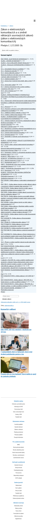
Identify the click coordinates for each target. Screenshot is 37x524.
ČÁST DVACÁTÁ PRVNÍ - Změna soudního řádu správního (17, 238)
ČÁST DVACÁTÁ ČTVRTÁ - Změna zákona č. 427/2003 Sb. (17, 276)
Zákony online (18, 508)
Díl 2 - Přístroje (5, 107)
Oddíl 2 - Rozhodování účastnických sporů (13, 168)
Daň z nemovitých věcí (18, 412)
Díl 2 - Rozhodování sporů (8, 162)
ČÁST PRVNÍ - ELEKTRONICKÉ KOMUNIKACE (14, 59)
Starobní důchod (18, 427)
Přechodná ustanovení (7, 176)
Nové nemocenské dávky (18, 452)
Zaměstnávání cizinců (18, 457)
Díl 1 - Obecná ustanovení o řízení (11, 160)
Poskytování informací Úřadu (9, 150)
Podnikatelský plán (18, 470)
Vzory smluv (18, 511)
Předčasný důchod (18, 432)
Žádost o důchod (18, 429)
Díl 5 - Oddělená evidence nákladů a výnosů (13, 112)
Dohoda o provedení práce (18, 404)
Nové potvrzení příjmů (18, 447)
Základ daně (18, 485)
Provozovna (18, 473)
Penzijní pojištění (19, 434)
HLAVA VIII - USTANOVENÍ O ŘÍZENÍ (11, 158)
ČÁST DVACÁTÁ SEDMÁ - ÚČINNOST (11, 288)
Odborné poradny (18, 516)
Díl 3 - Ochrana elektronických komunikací (13, 132)
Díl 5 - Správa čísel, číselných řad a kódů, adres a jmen (16, 81)
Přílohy (3, 292)
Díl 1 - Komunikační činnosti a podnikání (12, 69)
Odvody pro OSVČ (18, 406)
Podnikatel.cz (4, 25)
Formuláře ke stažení (19, 513)
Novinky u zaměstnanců (18, 455)
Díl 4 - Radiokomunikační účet (9, 79)
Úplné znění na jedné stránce (10, 50)
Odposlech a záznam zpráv (8, 126)
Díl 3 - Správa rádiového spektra (10, 73)
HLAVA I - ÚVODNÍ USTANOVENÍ (10, 61)
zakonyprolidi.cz (9, 305)
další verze (27, 302)
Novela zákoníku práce (18, 450)
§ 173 (2, 258)
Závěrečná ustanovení (7, 178)
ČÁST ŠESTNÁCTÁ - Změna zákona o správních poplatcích (17, 230)
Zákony (11, 25)
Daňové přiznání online (18, 498)
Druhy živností (18, 467)
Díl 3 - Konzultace (6, 170)
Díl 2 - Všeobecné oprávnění (9, 71)
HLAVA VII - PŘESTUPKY (8, 156)
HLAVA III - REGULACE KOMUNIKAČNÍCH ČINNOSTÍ (16, 65)
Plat (2, 274)
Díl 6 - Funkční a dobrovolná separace (12, 114)
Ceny (2, 93)
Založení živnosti (18, 465)
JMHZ (18, 444)
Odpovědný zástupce (19, 475)
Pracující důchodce (18, 437)
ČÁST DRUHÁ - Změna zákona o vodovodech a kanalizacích (18, 180)
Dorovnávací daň (18, 409)
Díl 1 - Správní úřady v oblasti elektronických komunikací (17, 144)
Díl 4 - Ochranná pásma (7, 134)
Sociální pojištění (18, 424)
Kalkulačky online (18, 505)
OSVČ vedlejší (18, 478)
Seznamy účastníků (6, 124)
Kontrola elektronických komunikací (11, 148)
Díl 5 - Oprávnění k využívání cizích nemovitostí (15, 136)
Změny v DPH (18, 414)
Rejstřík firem (18, 518)
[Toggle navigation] (34, 20)
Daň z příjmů (18, 488)
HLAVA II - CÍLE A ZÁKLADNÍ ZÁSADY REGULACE (15, 63)
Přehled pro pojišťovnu (18, 496)
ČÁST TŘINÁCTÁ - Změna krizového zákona (13, 222)
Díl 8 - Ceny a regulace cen (8, 91)
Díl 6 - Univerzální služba (8, 85)
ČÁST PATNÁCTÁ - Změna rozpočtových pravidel (15, 228)
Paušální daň (18, 417)
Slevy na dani (18, 490)
